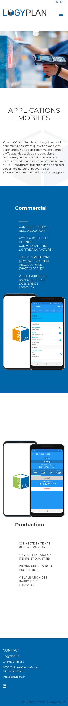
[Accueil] (24, 12)
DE (62, 2)
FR (56, 2)
